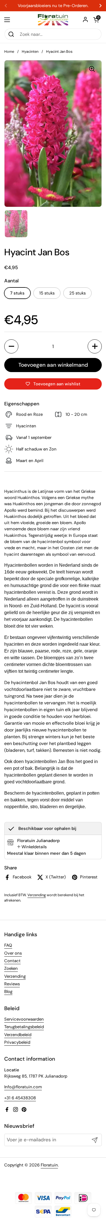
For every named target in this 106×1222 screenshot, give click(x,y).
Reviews (12, 984)
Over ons (13, 953)
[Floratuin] (53, 19)
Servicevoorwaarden (24, 1019)
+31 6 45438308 (20, 1098)
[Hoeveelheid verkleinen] (11, 346)
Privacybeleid (17, 1042)
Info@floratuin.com (23, 1087)
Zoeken (11, 968)
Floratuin (49, 1165)
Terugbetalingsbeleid (24, 1027)
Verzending (36, 895)
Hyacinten (30, 51)
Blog (8, 991)
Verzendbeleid (17, 1035)
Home (9, 51)
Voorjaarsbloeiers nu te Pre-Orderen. (53, 6)
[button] (96, 19)
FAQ (8, 945)
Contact (12, 961)
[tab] (32, 847)
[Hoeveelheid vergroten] (95, 346)
